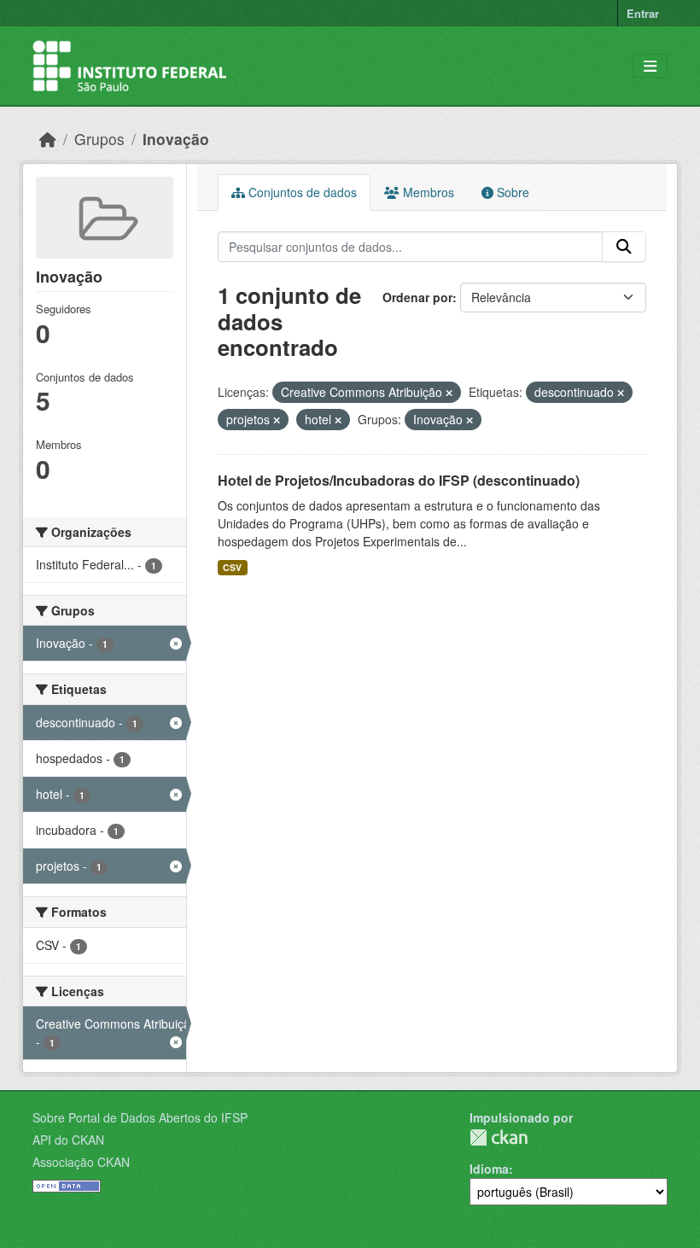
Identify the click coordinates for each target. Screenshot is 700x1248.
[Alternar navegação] (650, 66)
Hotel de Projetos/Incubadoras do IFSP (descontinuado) (399, 480)
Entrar (643, 13)
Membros (427, 192)
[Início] (47, 138)
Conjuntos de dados (301, 192)
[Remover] (449, 392)
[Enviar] (624, 246)
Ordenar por (417, 297)
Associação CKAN (81, 1161)
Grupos (99, 138)
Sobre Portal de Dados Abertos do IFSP (140, 1117)
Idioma (489, 1168)
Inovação (176, 138)
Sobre (511, 192)
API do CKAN (68, 1139)
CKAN (499, 1137)
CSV (232, 567)
